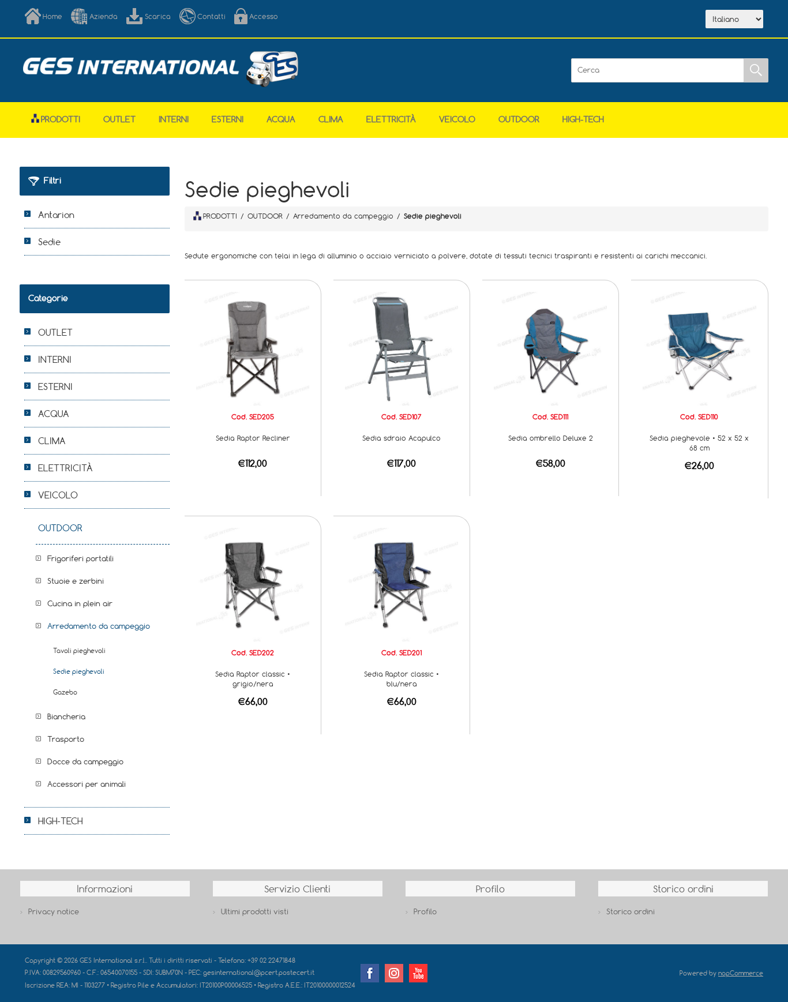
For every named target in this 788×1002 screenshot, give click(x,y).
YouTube (418, 973)
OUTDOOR (518, 119)
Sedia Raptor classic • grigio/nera (252, 678)
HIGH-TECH (583, 119)
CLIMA (330, 119)
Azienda (103, 16)
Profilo (425, 911)
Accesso (263, 16)
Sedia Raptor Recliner (253, 437)
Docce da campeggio (85, 761)
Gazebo (65, 692)
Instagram (394, 973)
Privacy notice (53, 911)
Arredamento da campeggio (98, 626)
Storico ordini (630, 911)
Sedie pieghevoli (78, 671)
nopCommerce (740, 973)
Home (52, 16)
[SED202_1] (252, 583)
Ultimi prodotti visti (254, 911)
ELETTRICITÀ (391, 119)
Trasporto (65, 739)
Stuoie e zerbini (75, 581)
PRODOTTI (220, 215)
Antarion (56, 214)
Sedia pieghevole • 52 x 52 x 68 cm (699, 442)
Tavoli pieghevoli (79, 650)
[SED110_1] (699, 347)
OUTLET (119, 119)
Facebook (370, 973)
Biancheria (66, 716)
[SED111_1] (550, 347)
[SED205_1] (252, 347)
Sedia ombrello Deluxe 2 (550, 437)
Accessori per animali (86, 784)
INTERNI (174, 119)
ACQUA (281, 119)
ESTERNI (227, 119)
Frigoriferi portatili (80, 558)
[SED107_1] (401, 347)
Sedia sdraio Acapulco (401, 437)
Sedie (49, 241)
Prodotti (60, 119)
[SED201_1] (401, 583)
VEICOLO (457, 119)
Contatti (211, 16)
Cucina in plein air (79, 603)
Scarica (158, 16)
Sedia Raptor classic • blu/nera (401, 678)
